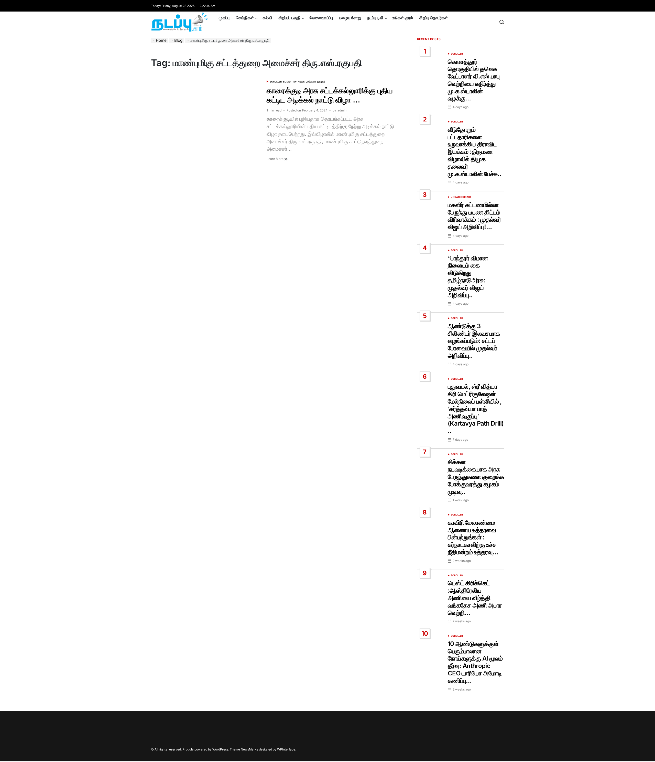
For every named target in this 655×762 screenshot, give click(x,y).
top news (298, 81)
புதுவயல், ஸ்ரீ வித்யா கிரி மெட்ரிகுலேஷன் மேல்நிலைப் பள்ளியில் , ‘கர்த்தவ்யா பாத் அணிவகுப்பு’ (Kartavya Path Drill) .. (476, 409)
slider (287, 81)
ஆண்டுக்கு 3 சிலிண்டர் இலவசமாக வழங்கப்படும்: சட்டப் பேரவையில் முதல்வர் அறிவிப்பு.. (474, 340)
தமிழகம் (321, 81)
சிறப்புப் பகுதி (290, 17)
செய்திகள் (245, 17)
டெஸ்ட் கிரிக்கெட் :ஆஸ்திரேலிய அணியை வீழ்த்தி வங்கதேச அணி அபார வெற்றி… (475, 597)
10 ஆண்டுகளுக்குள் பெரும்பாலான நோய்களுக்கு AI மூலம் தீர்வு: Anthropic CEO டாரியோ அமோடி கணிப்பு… (475, 662)
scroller (276, 81)
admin (341, 110)
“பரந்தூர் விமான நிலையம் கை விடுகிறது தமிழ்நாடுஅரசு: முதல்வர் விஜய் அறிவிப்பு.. (468, 276)
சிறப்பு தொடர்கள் (433, 17)
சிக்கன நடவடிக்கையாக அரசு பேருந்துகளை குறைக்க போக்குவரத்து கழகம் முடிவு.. (476, 476)
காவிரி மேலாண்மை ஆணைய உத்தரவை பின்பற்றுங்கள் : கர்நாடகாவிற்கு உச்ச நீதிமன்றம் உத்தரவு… (473, 537)
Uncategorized (461, 196)
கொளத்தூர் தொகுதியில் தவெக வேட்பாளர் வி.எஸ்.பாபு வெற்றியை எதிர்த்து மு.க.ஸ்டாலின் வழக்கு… (474, 80)
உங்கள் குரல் (402, 17)
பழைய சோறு (350, 17)
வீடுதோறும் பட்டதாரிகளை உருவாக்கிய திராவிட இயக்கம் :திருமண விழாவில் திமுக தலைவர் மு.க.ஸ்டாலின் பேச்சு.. (474, 152)
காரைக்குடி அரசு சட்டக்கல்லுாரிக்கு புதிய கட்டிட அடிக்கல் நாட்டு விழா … (330, 95)
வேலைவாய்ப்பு (321, 17)
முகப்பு (224, 17)
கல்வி (267, 17)
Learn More (275, 159)
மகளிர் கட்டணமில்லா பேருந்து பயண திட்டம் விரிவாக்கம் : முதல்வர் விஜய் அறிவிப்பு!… (474, 216)
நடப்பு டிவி (375, 17)
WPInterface (286, 749)
